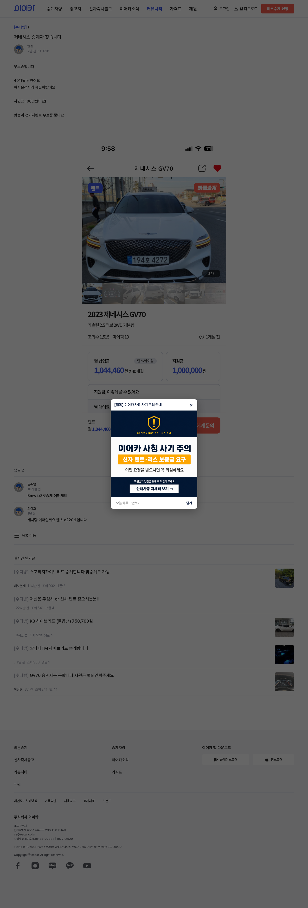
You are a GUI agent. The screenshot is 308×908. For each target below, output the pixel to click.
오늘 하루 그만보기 (128, 503)
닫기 (189, 503)
